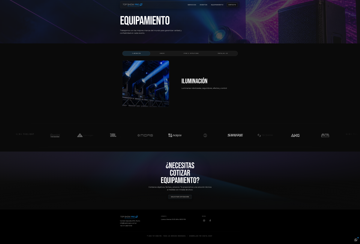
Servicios (192, 5)
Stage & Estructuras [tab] (191, 53)
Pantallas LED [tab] (223, 53)
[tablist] (180, 53)
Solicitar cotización (180, 197)
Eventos (203, 5)
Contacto (232, 4)
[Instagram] (204, 220)
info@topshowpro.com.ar (128, 223)
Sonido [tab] (162, 53)
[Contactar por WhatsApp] (355, 240)
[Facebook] (210, 220)
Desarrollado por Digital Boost (200, 236)
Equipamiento (217, 5)
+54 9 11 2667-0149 (126, 226)
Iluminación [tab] (136, 53)
